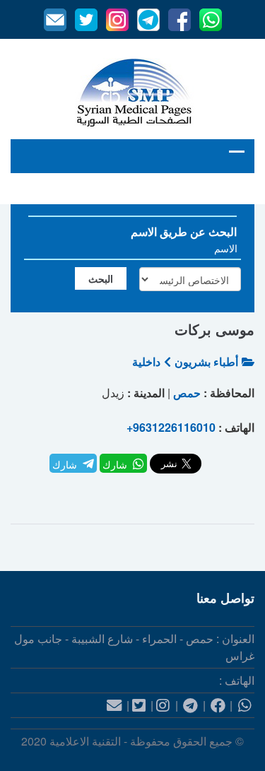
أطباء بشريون (206, 361)
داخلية (146, 361)
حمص (187, 392)
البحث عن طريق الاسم (184, 231)
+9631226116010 (171, 427)
